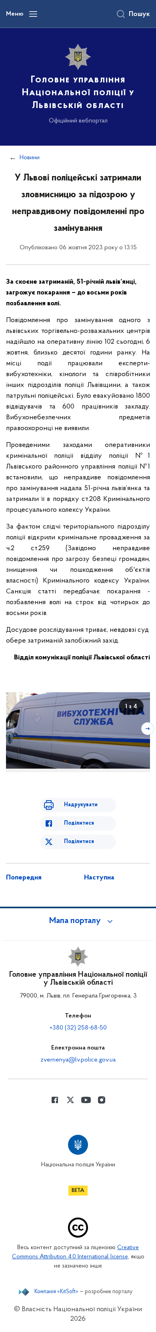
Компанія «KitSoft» (56, 1292)
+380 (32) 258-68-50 (78, 1028)
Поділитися (79, 823)
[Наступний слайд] (147, 728)
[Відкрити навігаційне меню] (33, 14)
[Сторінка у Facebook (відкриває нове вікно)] (55, 1100)
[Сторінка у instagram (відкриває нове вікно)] (101, 1100)
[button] (78, 921)
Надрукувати (81, 805)
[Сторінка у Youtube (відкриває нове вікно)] (86, 1100)
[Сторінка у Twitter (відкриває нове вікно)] (70, 1100)
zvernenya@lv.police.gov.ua (78, 1060)
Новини (30, 157)
